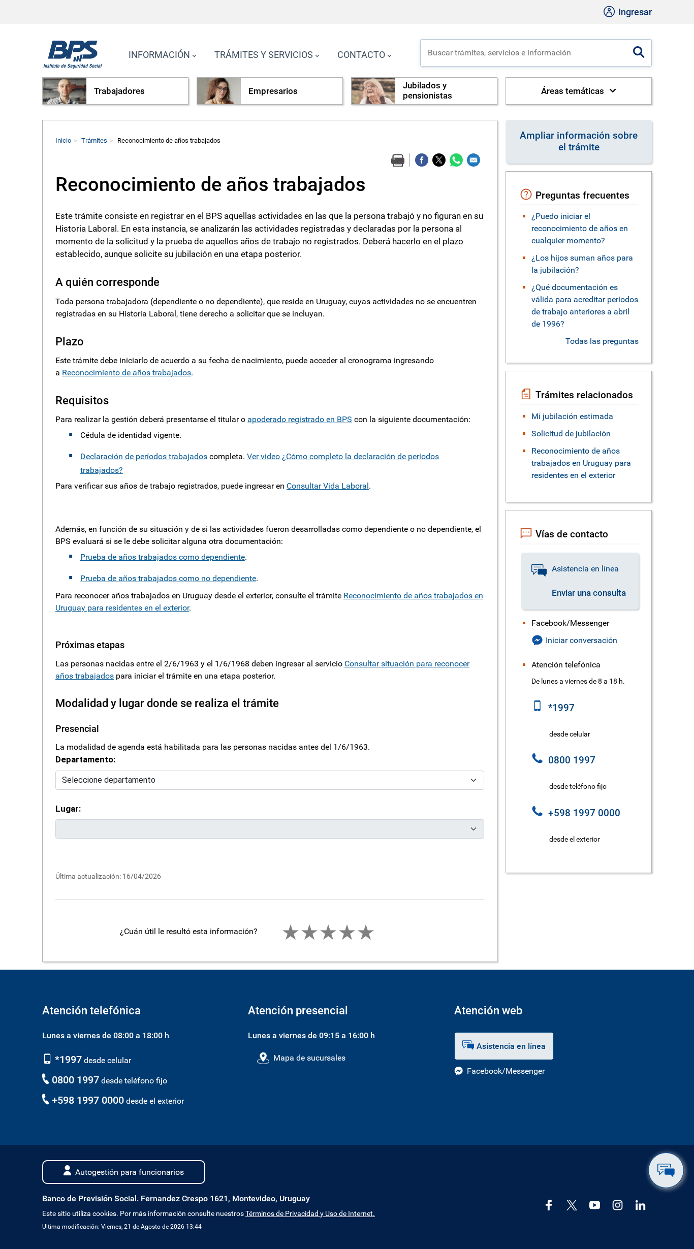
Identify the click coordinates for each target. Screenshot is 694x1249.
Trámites (94, 140)
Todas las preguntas (602, 341)
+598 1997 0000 (88, 1100)
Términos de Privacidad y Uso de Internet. (310, 1213)
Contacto (361, 54)
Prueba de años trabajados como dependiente (162, 557)
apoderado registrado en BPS (299, 419)
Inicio (63, 140)
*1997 (67, 1059)
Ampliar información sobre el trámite (579, 141)
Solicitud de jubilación (571, 433)
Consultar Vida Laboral (328, 486)
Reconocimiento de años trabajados (126, 372)
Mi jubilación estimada (572, 416)
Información (159, 54)
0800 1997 (75, 1080)
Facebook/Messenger (506, 1071)
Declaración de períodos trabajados (143, 456)
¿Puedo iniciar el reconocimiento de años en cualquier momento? (579, 228)
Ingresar (634, 12)
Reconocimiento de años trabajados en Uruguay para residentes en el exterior (581, 463)
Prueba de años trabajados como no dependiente (168, 578)
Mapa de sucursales (309, 1058)
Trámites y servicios (263, 54)
